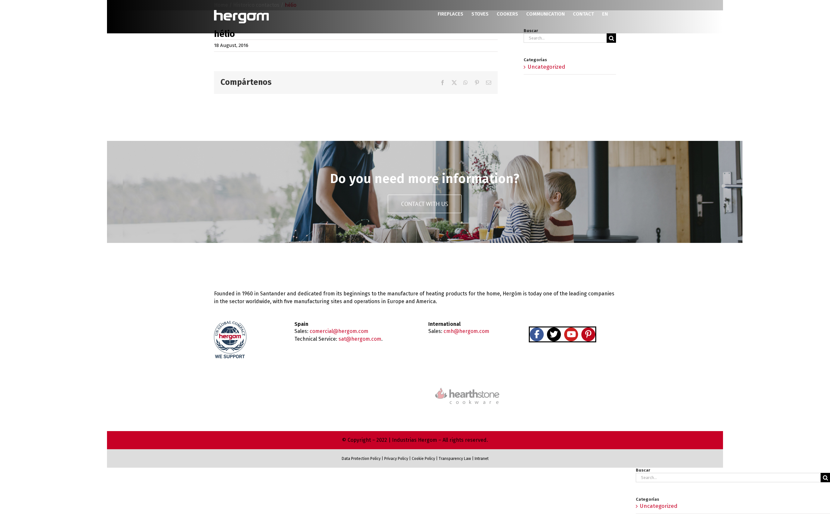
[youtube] (571, 334)
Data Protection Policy (361, 458)
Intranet (482, 458)
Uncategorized (546, 66)
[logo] (467, 386)
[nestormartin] (572, 384)
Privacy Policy (396, 458)
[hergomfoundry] (258, 391)
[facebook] (537, 334)
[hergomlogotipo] (241, 263)
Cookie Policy (423, 458)
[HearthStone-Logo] (362, 392)
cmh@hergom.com (466, 331)
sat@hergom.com (359, 339)
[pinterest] (588, 334)
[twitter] (554, 334)
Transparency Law (454, 458)
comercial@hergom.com (339, 331)
